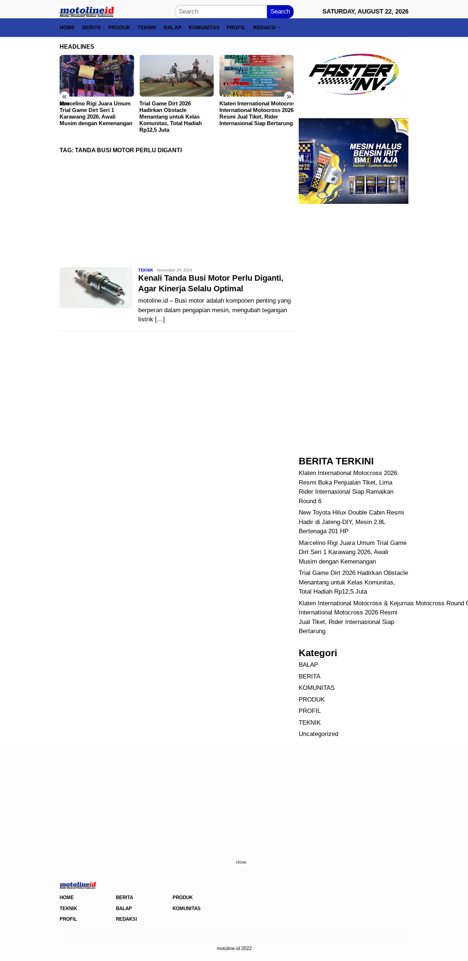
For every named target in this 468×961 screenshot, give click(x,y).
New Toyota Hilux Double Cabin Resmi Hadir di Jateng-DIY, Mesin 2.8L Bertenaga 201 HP (351, 522)
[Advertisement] (177, 213)
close (241, 862)
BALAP (308, 664)
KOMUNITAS (317, 687)
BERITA (309, 676)
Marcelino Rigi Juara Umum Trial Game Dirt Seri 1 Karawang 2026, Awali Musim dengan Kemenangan (96, 113)
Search (280, 11)
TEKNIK (145, 270)
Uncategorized (318, 733)
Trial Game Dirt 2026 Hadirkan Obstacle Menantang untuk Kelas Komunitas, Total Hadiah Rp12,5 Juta (170, 116)
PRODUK (312, 699)
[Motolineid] (87, 11)
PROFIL (310, 710)
